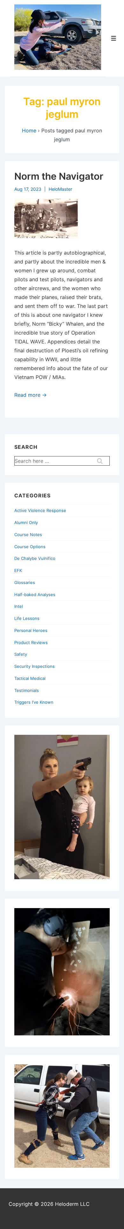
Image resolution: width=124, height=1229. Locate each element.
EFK (18, 570)
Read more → (30, 395)
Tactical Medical (29, 678)
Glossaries (24, 582)
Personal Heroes (30, 630)
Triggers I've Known (33, 702)
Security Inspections (34, 666)
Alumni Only (26, 522)
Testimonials (26, 690)
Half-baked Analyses (34, 594)
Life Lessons (26, 618)
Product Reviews (31, 642)
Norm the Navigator (58, 176)
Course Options (29, 546)
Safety (20, 654)
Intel (18, 606)
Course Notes (28, 534)
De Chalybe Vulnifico (34, 558)
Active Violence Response (40, 510)
